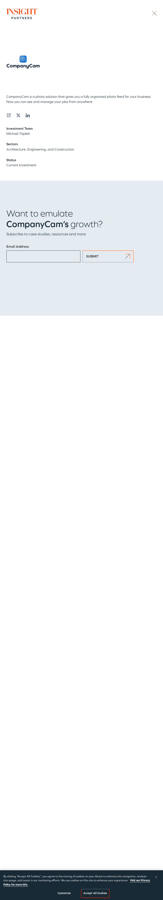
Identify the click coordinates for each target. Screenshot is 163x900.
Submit (92, 256)
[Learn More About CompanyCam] (8, 115)
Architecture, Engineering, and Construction (40, 149)
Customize (64, 893)
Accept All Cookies (95, 893)
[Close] (156, 877)
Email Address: (17, 247)
